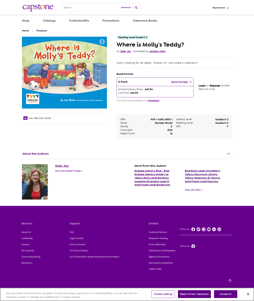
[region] (127, 294)
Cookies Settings (163, 294)
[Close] (248, 294)
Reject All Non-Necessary (194, 294)
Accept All (225, 294)
